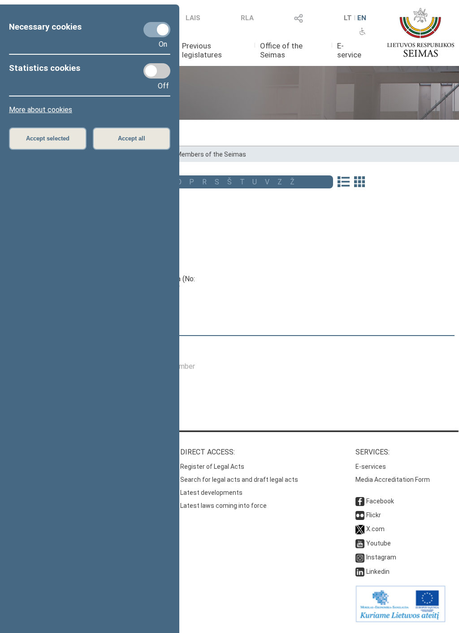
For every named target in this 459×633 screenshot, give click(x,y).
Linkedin (378, 571)
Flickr (373, 515)
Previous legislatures (202, 50)
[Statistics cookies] (156, 71)
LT (348, 18)
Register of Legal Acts (212, 466)
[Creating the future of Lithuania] (400, 620)
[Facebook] (359, 501)
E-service (349, 50)
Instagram (381, 557)
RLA (247, 18)
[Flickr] (359, 515)
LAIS (193, 18)
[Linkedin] (359, 571)
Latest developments (211, 492)
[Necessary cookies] (156, 29)
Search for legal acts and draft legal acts (239, 479)
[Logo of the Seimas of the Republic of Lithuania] (421, 32)
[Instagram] (359, 557)
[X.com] (359, 529)
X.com (375, 529)
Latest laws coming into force (223, 505)
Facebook (380, 501)
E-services (370, 466)
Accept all (131, 138)
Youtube (378, 543)
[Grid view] (359, 182)
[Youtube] (359, 543)
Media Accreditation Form (392, 479)
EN (361, 18)
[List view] (344, 182)
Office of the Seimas (281, 50)
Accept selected (47, 138)
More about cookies (40, 109)
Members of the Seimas (211, 154)
